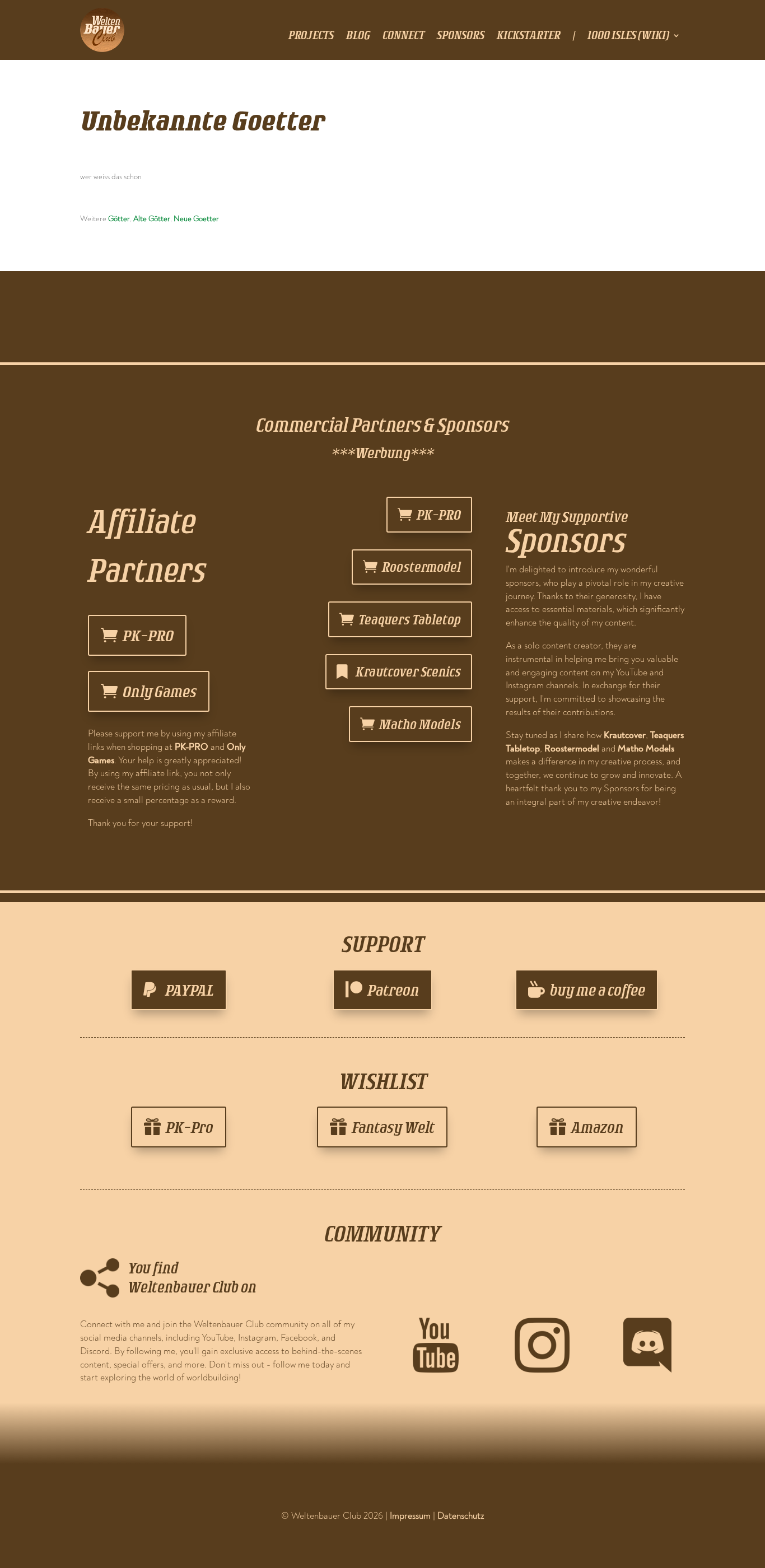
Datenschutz (460, 1516)
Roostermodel (421, 566)
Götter (119, 218)
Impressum (410, 1516)
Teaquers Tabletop (409, 619)
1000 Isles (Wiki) (628, 36)
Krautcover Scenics (408, 671)
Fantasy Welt (393, 1127)
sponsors (460, 36)
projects (311, 36)
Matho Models (420, 723)
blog (358, 36)
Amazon (597, 1127)
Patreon (393, 989)
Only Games (160, 691)
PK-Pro (189, 1127)
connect (403, 36)
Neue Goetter (196, 218)
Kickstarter (529, 36)
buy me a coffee (597, 989)
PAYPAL (189, 989)
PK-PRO (148, 635)
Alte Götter (151, 218)
